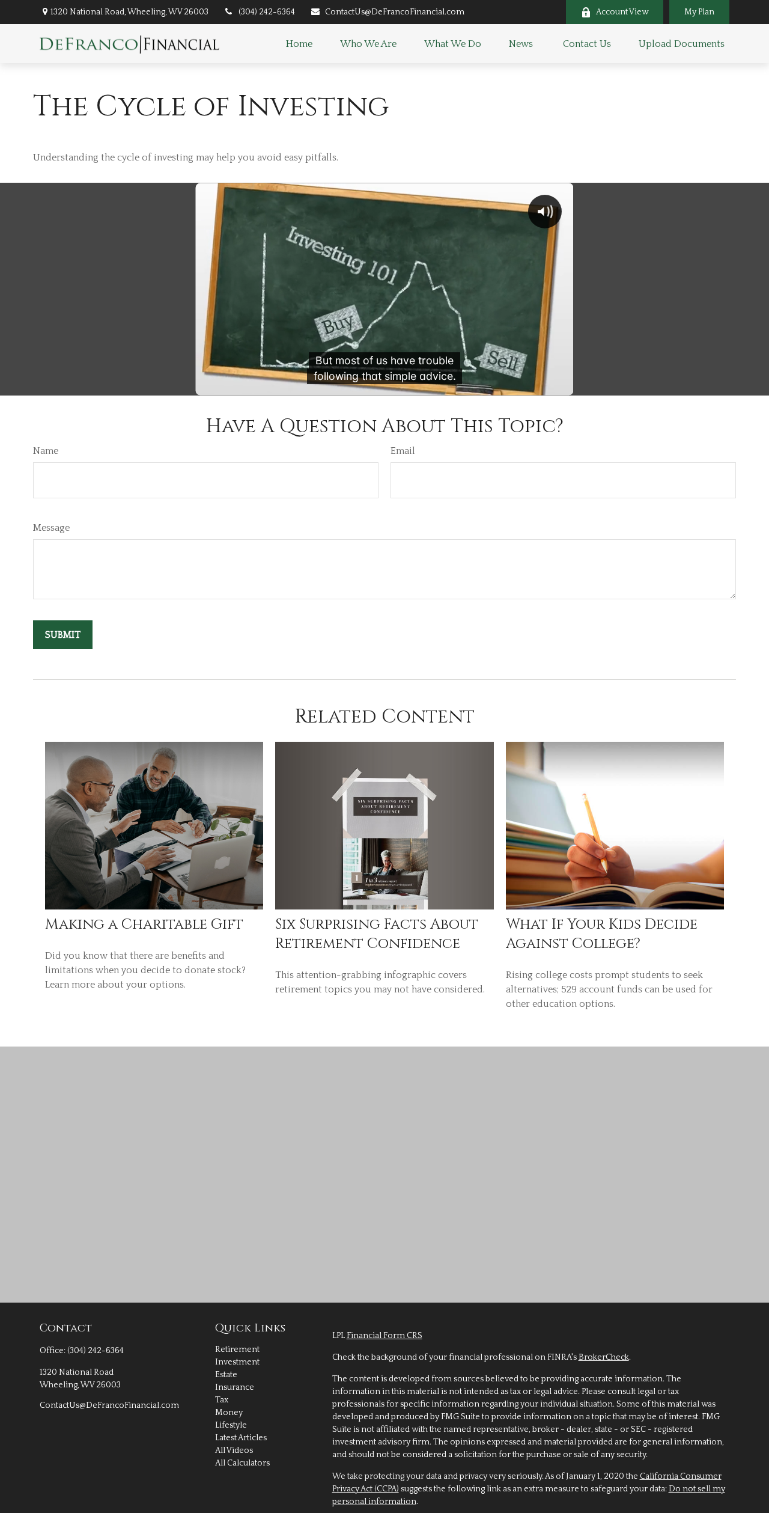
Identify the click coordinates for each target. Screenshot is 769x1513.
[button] (299, 43)
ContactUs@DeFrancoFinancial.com (394, 12)
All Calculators (242, 1463)
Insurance (234, 1387)
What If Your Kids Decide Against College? (602, 934)
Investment (237, 1362)
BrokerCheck (604, 1357)
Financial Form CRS (384, 1335)
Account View (622, 12)
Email (403, 450)
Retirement (237, 1349)
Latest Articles (241, 1438)
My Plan (699, 12)
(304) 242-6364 (267, 12)
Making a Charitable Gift (144, 924)
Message (51, 527)
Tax (221, 1400)
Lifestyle (231, 1425)
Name (45, 450)
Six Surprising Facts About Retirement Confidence (376, 934)
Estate (226, 1375)
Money (229, 1412)
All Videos (234, 1450)
